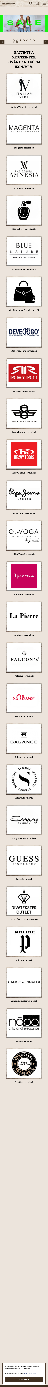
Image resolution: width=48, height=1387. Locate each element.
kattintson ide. (30, 1373)
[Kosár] (37, 3)
